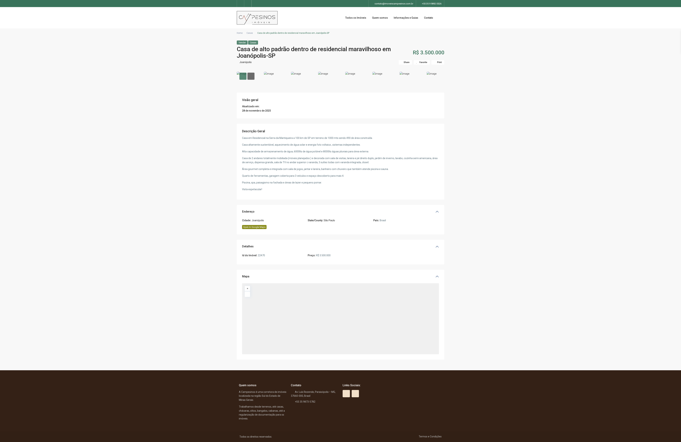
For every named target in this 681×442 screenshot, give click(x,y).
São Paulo (329, 220)
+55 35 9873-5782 (305, 401)
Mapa (245, 276)
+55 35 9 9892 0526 (431, 3)
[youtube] (240, 3)
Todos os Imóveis (355, 17)
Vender (242, 42)
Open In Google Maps (254, 227)
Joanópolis (245, 62)
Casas (250, 33)
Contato (428, 17)
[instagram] (247, 3)
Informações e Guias (406, 17)
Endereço (248, 211)
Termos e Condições (430, 436)
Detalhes (248, 246)
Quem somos (380, 17)
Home (240, 33)
